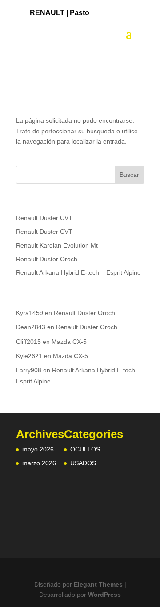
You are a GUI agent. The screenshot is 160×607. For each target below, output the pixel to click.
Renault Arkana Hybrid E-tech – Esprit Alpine (78, 272)
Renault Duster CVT (44, 217)
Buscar (129, 174)
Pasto (79, 12)
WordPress (104, 594)
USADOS (83, 463)
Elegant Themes (98, 584)
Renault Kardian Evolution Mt (57, 245)
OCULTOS (85, 449)
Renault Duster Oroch (46, 259)
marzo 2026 (39, 463)
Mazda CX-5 (69, 341)
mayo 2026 (38, 449)
